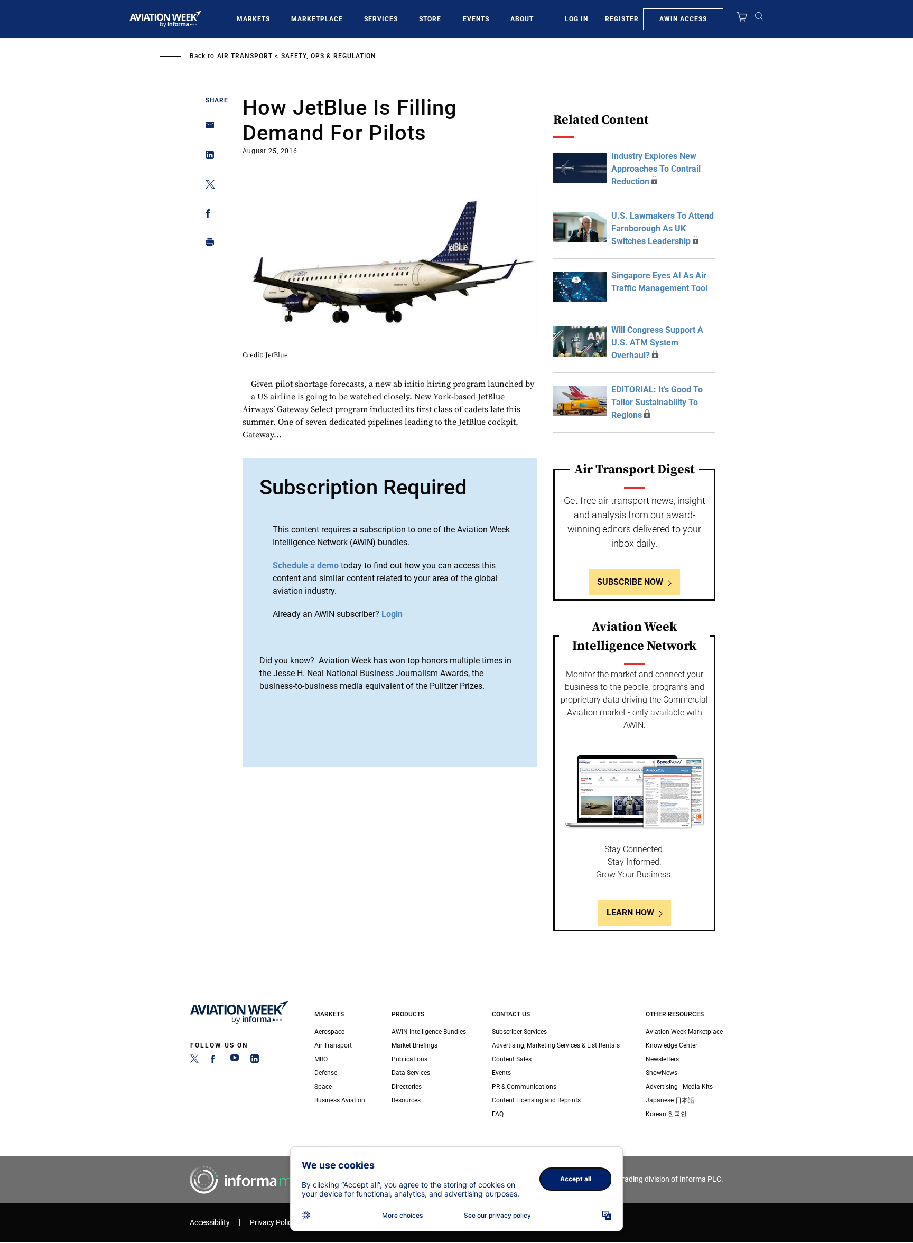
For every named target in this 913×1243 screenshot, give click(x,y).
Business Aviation (339, 1100)
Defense (325, 1073)
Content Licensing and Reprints (536, 1100)
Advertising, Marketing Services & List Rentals (556, 1045)
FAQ (498, 1114)
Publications (409, 1059)
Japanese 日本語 (670, 1100)
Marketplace (317, 19)
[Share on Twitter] (207, 186)
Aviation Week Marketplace (684, 1031)
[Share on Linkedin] (207, 157)
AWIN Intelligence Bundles (429, 1031)
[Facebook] (214, 1060)
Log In (576, 19)
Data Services (411, 1073)
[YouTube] (234, 1060)
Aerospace (329, 1031)
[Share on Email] (207, 128)
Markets (253, 19)
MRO (321, 1059)
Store (430, 19)
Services (381, 19)
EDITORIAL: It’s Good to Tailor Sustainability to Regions (657, 402)
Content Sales (512, 1059)
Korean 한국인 (666, 1114)
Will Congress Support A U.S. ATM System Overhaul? (657, 342)
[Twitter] (194, 1060)
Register (622, 19)
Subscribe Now (630, 582)
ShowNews (661, 1073)
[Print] (207, 244)
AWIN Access (683, 19)
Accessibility (210, 1222)
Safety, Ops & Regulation (328, 56)
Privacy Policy (272, 1222)
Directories (407, 1086)
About (522, 19)
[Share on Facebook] (207, 215)
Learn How (630, 913)
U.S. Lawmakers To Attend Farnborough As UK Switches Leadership (662, 228)
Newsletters (662, 1059)
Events (476, 19)
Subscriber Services (519, 1031)
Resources (406, 1100)
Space (323, 1086)
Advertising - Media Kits (679, 1086)
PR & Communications (524, 1086)
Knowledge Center (671, 1045)
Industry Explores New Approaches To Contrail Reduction (656, 168)
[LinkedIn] (254, 1060)
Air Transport (245, 56)
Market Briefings (414, 1045)
